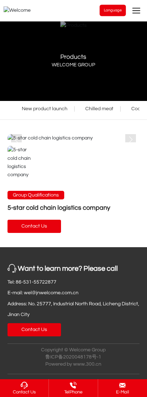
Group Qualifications (36, 195)
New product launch (44, 108)
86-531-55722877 (36, 282)
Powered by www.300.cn (73, 364)
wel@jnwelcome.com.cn (51, 292)
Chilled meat (99, 108)
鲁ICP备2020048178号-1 (73, 357)
